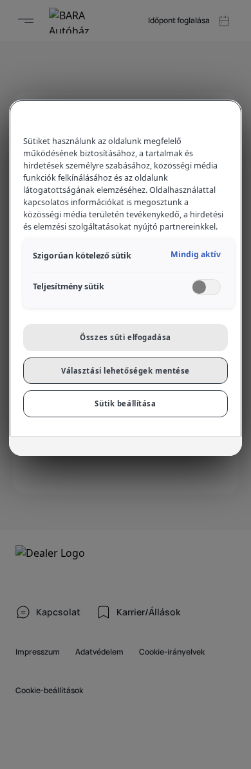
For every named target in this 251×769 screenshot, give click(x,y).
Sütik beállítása (125, 403)
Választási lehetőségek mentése (125, 370)
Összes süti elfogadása (125, 337)
